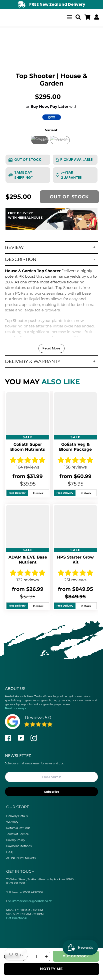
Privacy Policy (15, 840)
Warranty (12, 822)
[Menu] (69, 16)
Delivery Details (17, 816)
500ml (60, 140)
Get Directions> (16, 918)
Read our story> (15, 708)
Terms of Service (17, 834)
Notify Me (51, 968)
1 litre (39, 140)
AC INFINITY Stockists (21, 858)
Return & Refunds (18, 828)
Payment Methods (19, 846)
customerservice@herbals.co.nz (30, 901)
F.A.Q (9, 852)
